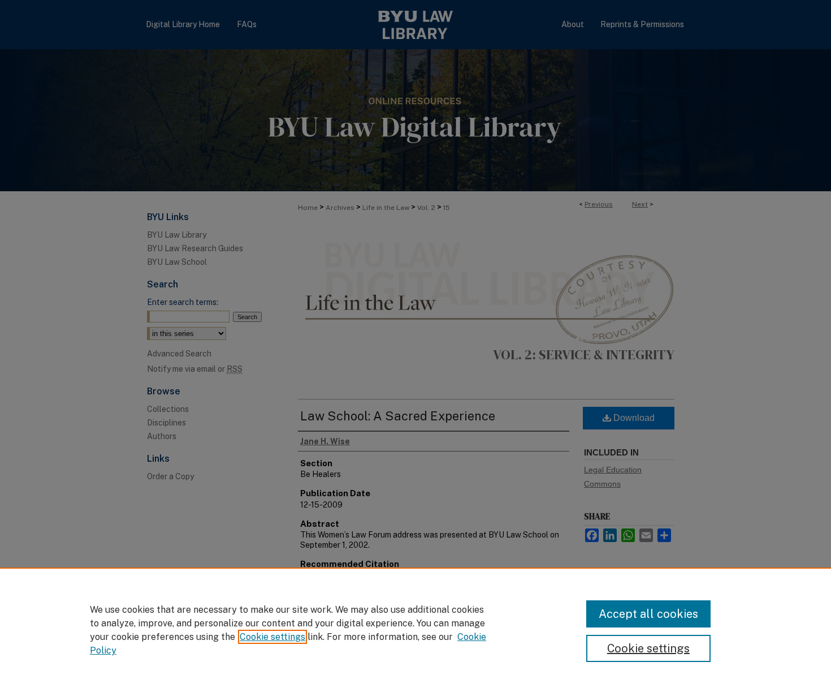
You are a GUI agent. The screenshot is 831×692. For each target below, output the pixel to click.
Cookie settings (272, 636)
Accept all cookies (648, 614)
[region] (415, 630)
